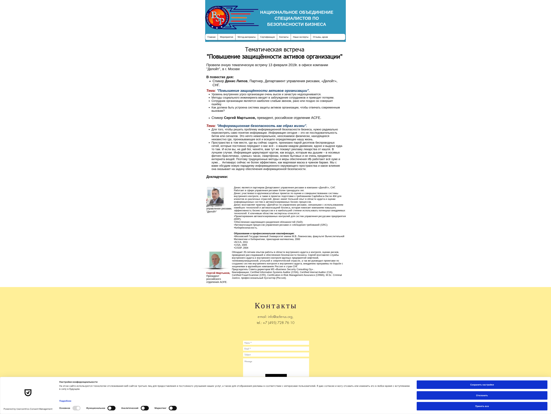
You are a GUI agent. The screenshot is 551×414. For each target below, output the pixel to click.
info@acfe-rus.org (280, 316)
